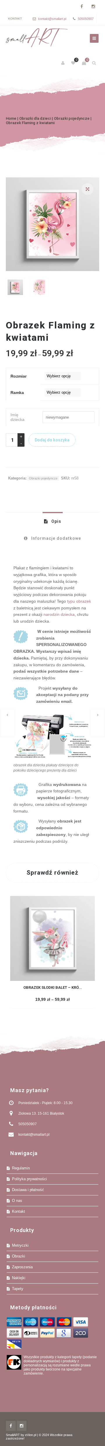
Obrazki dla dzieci (35, 118)
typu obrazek (79, 601)
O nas (17, 1200)
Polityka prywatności (29, 1179)
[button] (87, 189)
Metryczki (20, 1245)
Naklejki (18, 1278)
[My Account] (63, 63)
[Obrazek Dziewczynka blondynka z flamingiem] (7, 723)
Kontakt (15, 18)
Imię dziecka (17, 417)
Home (11, 118)
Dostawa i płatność (28, 1190)
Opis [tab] (55, 521)
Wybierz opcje (51, 1000)
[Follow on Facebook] (82, 7)
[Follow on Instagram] (93, 7)
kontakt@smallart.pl (52, 18)
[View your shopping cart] (84, 63)
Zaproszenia (22, 1267)
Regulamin (21, 1168)
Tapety (17, 1288)
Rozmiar (18, 376)
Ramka (17, 392)
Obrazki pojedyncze (72, 118)
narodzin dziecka (59, 614)
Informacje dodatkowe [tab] (55, 538)
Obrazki (18, 1256)
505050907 (86, 18)
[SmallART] (37, 37)
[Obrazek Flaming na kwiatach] (97, 723)
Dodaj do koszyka (52, 440)
